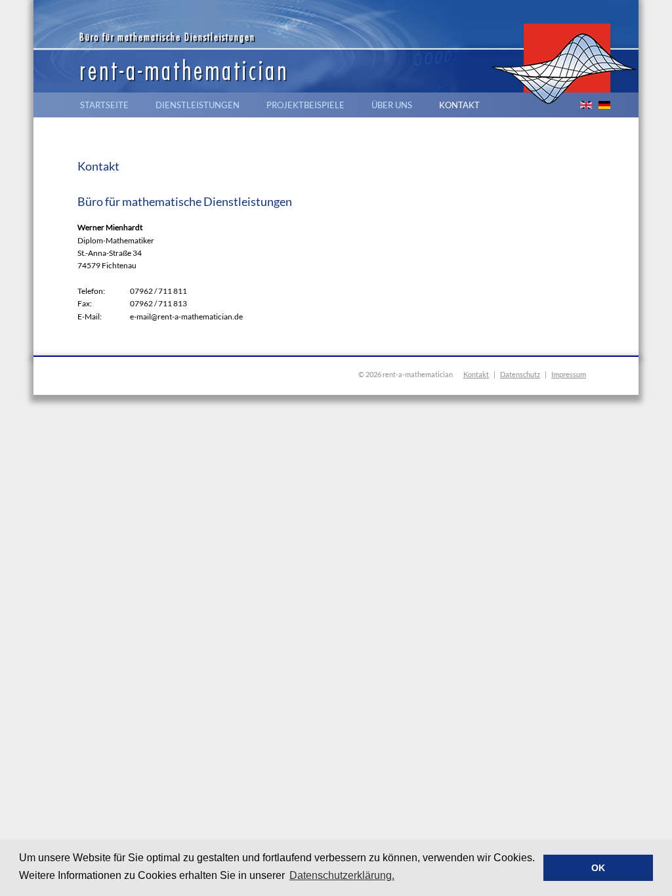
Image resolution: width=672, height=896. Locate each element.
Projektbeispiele (305, 105)
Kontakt (459, 105)
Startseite (104, 105)
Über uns (391, 105)
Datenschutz (520, 374)
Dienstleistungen (198, 105)
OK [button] (598, 868)
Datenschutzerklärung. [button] (341, 875)
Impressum (568, 374)
